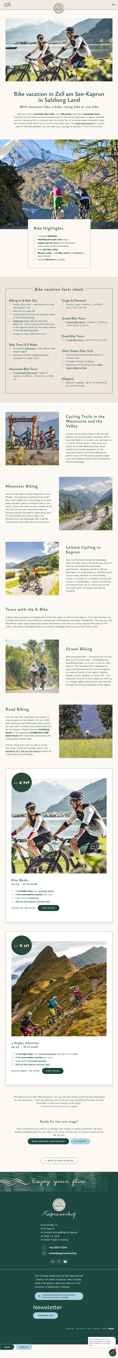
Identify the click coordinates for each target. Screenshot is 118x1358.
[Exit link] (52, 1261)
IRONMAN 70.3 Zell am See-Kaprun (23, 751)
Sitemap (97, 1328)
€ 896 (22, 782)
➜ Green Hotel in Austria (54, 1239)
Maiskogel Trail (20, 321)
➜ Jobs (55, 1236)
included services (37, 1061)
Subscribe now (45, 1315)
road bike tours (75, 340)
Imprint (89, 1328)
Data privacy (81, 1328)
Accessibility (70, 1328)
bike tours (30, 348)
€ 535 (21, 945)
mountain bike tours (26, 373)
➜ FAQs (45, 1236)
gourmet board (46, 891)
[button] (7, 4)
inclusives (33, 898)
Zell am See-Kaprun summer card (32, 901)
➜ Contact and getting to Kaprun (59, 1232)
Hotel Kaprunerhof (84, 123)
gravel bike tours (76, 322)
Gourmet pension (47, 1054)
